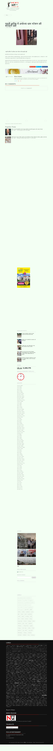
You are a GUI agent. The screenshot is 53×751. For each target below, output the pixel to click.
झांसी (43, 667)
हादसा (41, 704)
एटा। (46, 657)
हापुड (45, 704)
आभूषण (27, 656)
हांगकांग (34, 704)
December (19, 396)
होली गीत (8, 706)
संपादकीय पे (7, 698)
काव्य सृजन (31, 660)
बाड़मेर (9, 679)
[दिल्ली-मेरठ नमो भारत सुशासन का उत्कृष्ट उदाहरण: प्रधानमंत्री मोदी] (26, 542)
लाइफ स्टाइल (29, 690)
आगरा (32, 611)
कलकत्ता (26, 618)
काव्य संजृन (25, 660)
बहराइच (38, 678)
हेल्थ (14, 705)
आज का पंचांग (13, 656)
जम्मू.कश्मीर (31, 630)
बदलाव (20, 678)
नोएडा (29, 635)
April (18, 390)
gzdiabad (27, 602)
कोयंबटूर (29, 621)
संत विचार (33, 695)
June (18, 388)
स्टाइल (16, 703)
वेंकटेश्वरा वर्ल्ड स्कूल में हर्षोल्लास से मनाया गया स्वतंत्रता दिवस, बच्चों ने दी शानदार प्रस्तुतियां (29, 358)
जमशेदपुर (34, 666)
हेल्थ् (22, 705)
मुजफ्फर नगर (27, 684)
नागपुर (37, 672)
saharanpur (20, 609)
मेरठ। (40, 685)
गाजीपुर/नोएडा (26, 625)
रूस (20, 689)
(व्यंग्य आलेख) (40, 645)
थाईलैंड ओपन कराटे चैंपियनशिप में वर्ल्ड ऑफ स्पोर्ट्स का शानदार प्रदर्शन (28, 346)
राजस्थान (32, 688)
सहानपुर (13, 699)
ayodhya (25, 600)
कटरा (19, 618)
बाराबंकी (12, 679)
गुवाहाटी (31, 625)
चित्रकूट (44, 665)
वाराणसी (29, 691)
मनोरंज (11, 683)
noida (25, 607)
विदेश (26, 692)
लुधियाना (18, 691)
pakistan (31, 607)
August (18, 385)
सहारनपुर (33, 635)
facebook (45, 66)
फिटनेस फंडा (20, 677)
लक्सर (31, 689)
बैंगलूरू (31, 680)
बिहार (23, 679)
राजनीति (21, 688)
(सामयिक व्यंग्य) (12, 646)
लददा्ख (18, 690)
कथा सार (37, 658)
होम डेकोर (41, 705)
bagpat (31, 600)
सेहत (18, 700)
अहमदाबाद (28, 611)
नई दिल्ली (29, 632)
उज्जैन (19, 616)
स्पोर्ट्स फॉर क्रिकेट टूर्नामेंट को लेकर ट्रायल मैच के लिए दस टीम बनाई (28, 334)
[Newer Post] (7, 121)
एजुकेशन (38, 657)
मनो (8, 683)
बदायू (23, 678)
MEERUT (29, 597)
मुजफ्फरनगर (33, 684)
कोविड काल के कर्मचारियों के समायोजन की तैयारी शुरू (29, 340)
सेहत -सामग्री (23, 700)
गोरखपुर (19, 628)
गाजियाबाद (30, 623)
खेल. (12, 664)
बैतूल (34, 680)
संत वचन (29, 695)
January (19, 394)
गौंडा (42, 664)
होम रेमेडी (45, 705)
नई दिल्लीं (39, 671)
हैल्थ (37, 705)
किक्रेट (15, 661)
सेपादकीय (14, 700)
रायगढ (40, 688)
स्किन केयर (12, 703)
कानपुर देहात (20, 621)
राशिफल (10, 689)
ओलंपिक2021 (30, 658)
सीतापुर (40, 699)
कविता (18, 659)
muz (29, 604)
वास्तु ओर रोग (44, 691)
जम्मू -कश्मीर (25, 630)
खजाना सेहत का (28, 663)
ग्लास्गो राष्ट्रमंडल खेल (13, 665)
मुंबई (17, 685)
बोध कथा (42, 680)
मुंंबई (21, 685)
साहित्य (32, 699)
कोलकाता (11, 663)
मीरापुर (22, 684)
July (18, 386)
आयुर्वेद (30, 656)
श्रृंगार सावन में (12, 695)
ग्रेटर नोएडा (24, 628)
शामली (29, 694)
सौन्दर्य (8, 703)
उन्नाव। (35, 657)
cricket (39, 647)
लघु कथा (8, 690)
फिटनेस (16, 677)
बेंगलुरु (11, 680)
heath (10, 650)
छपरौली (17, 666)
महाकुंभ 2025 (8, 684)
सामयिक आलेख (24, 699)
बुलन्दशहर (44, 679)
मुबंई (14, 685)
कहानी (22, 659)
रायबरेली (43, 688)
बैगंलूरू (28, 680)
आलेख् (37, 656)
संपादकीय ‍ (30, 697)
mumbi (25, 604)
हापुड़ (7, 705)
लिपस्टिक (14, 691)
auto (45, 646)
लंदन (21, 690)
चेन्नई (33, 628)
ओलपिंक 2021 (24, 658)
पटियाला (28, 673)
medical (9, 651)
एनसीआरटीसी (9, 658)
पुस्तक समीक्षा (38, 674)
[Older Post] (45, 121)
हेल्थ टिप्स (18, 705)
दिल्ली (38, 670)
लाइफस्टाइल (41, 690)
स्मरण (19, 703)
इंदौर (19, 614)
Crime (44, 647)
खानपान (42, 663)
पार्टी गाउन (26, 674)
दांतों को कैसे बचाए (33, 670)
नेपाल (46, 672)
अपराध (31, 653)
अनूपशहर (21, 653)
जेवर (27, 667)
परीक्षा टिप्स (35, 673)
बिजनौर (19, 679)
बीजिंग (30, 679)
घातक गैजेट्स (33, 665)
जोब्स (33, 667)
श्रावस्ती (44, 694)
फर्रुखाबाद (7, 677)
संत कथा (21, 695)
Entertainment (15, 648)
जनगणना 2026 (29, 666)
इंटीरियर (7, 657)
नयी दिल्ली (19, 635)
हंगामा (43, 703)
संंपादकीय (17, 697)
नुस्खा (43, 672)
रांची (17, 688)
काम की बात (45, 659)
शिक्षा (33, 694)
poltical (18, 652)
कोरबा (34, 621)
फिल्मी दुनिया (36, 677)
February (19, 393)
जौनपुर (36, 667)
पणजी (32, 673)
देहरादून (25, 632)
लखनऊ (35, 689)
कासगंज (25, 621)
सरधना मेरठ (37, 698)
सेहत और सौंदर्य (29, 700)
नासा (40, 672)
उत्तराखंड (27, 616)
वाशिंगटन (38, 691)
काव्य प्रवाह (20, 660)
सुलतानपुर (44, 699)
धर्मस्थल (26, 671)
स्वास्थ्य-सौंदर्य (38, 703)
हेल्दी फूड (30, 705)
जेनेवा (24, 667)
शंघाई (26, 694)
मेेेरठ (46, 685)
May (18, 389)
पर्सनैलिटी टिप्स (8, 674)
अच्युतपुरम (7, 653)
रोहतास (28, 689)
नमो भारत (7, 672)
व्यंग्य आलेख (13, 694)
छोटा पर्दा (21, 666)
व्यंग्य (8, 694)
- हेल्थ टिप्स (13, 645)
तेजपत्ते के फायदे (18, 670)
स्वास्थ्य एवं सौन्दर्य (32, 703)
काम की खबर (39, 659)
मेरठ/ (43, 685)
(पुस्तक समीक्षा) (22, 645)
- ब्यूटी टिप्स (8, 645)
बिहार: (27, 679)
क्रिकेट (20, 663)
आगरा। (9, 656)
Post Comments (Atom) (16, 123)
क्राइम (16, 663)
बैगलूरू (24, 680)
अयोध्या (11, 654)
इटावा (26, 614)
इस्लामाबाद (30, 614)
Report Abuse (10, 710)
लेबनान (22, 691)
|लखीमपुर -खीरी (36, 646)
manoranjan (44, 650)
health (40, 648)
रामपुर (36, 688)
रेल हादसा (24, 689)
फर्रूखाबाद (11, 677)
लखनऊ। (40, 689)
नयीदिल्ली (24, 635)
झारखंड (40, 667)
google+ (33, 66)
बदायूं (26, 678)
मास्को (19, 684)
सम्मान (28, 698)
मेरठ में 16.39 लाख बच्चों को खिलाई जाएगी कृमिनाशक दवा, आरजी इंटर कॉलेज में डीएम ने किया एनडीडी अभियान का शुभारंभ (28, 353)
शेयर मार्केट (40, 694)
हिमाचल (11, 705)
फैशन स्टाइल (11, 678)
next (18, 566)
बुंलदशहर (39, 679)
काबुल (35, 659)
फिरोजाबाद (31, 677)
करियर (10, 659)
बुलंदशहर (34, 679)
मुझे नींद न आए (10, 685)
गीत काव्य (31, 664)
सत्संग (37, 695)
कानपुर (31, 618)
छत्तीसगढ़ (19, 630)
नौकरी (17, 673)
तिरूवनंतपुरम (20, 632)
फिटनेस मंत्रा (26, 677)
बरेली (34, 678)
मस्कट (45, 683)
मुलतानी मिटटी (30, 685)
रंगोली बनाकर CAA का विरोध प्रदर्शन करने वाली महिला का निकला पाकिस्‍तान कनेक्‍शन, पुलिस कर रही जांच (29, 137)
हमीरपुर (23, 704)
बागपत (41, 678)
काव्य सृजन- (44, 660)
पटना (24, 673)
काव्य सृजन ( (39, 660)
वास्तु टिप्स (8, 692)
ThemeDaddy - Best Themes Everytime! (35, 742)
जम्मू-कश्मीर (11, 667)
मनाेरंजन (39, 681)
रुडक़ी (18, 689)
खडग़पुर (34, 663)
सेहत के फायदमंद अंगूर (42, 700)
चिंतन (41, 665)
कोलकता (19, 623)
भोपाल (22, 681)
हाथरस (38, 704)
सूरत (11, 700)
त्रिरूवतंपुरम (27, 670)
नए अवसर (44, 671)
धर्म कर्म (17, 671)
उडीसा (23, 616)
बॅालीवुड (7, 680)
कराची (22, 618)
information (15, 650)
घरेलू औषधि (23, 665)
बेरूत (21, 680)
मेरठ (34, 685)
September (19, 415)
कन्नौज (41, 658)
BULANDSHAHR (21, 597)
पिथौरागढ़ (30, 674)
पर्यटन (45, 673)
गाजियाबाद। (20, 625)
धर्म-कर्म (21, 671)
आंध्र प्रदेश (22, 656)
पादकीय (22, 674)
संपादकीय (44, 695)
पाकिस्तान (18, 674)
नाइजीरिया (33, 672)
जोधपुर (30, 667)
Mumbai (20, 600)
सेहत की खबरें (36, 700)
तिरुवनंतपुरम (8, 670)
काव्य (16, 660)
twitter (39, 66)
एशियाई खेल (15, 658)
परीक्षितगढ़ (40, 673)
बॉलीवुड (38, 680)
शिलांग (36, 694)
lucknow (20, 604)
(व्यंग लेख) (34, 645)
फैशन (41, 677)
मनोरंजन (16, 683)
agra (41, 646)
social (40, 652)
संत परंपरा (24, 695)
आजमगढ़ (18, 656)
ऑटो (31, 616)
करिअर (7, 659)
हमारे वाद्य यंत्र (18, 704)
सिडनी (36, 699)
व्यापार (18, 694)
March (18, 392)
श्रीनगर (7, 695)
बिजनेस (16, 679)
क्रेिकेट (24, 663)
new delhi (20, 607)
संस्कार (9, 699)
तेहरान (23, 670)
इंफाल (22, 614)
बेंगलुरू (14, 680)
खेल (26, 623)
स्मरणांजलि (23, 703)
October (19, 398)
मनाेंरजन (45, 681)
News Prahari (8, 27)
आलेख (33, 656)
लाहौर (10, 691)
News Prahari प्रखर (22, 742)
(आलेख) (17, 645)
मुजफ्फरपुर (45, 684)
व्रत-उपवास (22, 694)
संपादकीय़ (12, 697)
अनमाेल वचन (17, 653)
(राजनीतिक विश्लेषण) (29, 645)
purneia (23, 652)
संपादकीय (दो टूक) (23, 697)
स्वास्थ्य (27, 703)
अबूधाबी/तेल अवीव (39, 653)
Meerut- (22, 651)
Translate (16, 728)
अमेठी (31, 609)
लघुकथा (13, 690)
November (19, 397)
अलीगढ (19, 611)
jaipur (32, 602)
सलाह (41, 698)
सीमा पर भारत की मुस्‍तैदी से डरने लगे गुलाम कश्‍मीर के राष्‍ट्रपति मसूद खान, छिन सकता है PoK (27, 129)
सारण (29, 699)
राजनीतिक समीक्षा (27, 688)
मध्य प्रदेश (33, 681)
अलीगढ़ (23, 611)
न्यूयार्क (21, 673)
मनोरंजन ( (40, 683)
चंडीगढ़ (29, 628)
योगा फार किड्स (10, 688)
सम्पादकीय (20, 698)
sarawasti (35, 652)
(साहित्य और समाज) (19, 646)
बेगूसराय (18, 680)
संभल (17, 698)
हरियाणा (31, 704)
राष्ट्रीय (14, 689)
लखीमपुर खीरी (45, 689)
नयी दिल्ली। (23, 672)
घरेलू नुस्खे (27, 665)
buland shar (21, 602)
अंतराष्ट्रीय (12, 653)
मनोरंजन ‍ (25, 683)
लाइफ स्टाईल (36, 690)
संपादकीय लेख (36, 697)
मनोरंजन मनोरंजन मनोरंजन (33, 683)
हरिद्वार (26, 704)
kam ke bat (32, 650)
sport (44, 652)
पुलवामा (34, 674)
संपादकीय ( (43, 697)
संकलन (17, 695)
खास (23, 623)
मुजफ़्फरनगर (40, 684)
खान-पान (38, 663)
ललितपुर (24, 690)
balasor (17, 647)
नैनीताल (8, 673)
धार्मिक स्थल (31, 671)
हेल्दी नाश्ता (25, 705)
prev (17, 566)
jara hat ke (26, 650)
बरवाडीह (30, 678)
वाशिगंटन (34, 691)
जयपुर (20, 667)
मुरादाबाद (24, 685)
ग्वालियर (19, 665)
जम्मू (37, 666)
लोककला (25, 691)
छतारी (10, 666)
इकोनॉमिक (40, 656)
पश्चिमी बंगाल (13, 674)
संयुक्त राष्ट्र (32, 698)
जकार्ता (25, 666)
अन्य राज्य (26, 609)
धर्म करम (13, 671)
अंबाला (34, 653)
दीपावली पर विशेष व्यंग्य (43, 670)
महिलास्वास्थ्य (14, 684)
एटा (42, 657)
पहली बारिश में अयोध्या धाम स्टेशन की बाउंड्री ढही (16, 21)
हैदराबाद (34, 705)
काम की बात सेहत (10, 660)
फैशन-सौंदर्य (16, 678)
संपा (39, 695)
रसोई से (14, 688)
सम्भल (25, 698)
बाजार (46, 678)
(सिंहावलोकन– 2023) (28, 646)
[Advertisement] (23, 165)
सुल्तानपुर (7, 700)
